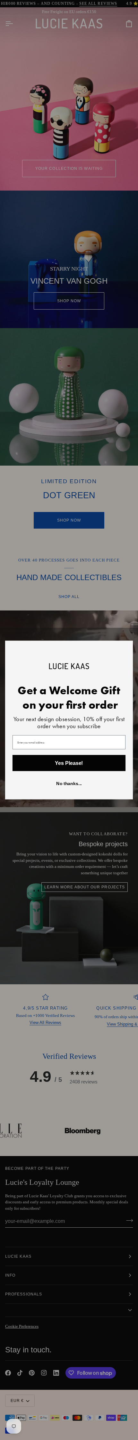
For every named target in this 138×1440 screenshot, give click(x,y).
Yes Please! (69, 763)
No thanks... (69, 783)
